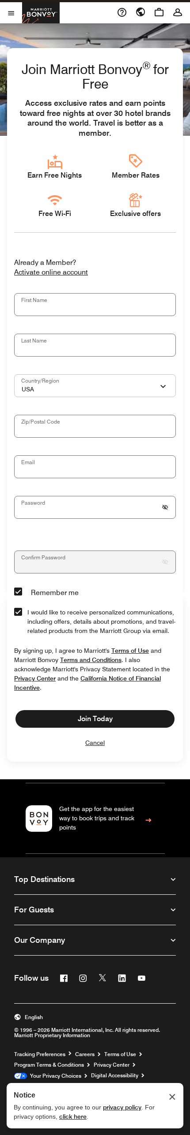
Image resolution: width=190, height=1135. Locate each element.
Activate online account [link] (51, 272)
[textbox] (95, 304)
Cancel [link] (95, 742)
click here (73, 1116)
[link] (95, 818)
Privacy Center (111, 1065)
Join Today (95, 718)
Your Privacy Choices (54, 1076)
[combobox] (95, 385)
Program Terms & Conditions (49, 1065)
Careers (85, 1054)
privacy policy (122, 1107)
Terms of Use (120, 1054)
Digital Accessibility (114, 1075)
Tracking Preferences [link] (39, 1054)
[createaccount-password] (165, 507)
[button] (95, 1017)
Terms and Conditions (91, 659)
